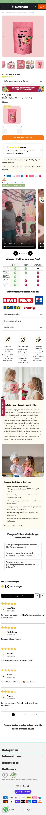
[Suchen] (35, 6)
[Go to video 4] (26, 253)
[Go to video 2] (22, 253)
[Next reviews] (41, 150)
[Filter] (37, 595)
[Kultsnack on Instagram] (24, 786)
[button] (7, 77)
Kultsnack (17, 810)
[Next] (42, 36)
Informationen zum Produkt (17, 81)
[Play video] (19, 219)
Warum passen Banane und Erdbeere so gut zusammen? (19, 555)
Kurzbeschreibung (12, 321)
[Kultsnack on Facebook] (21, 786)
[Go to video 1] (19, 253)
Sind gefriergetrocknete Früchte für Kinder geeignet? (21, 546)
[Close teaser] (2, 397)
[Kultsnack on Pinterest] (28, 786)
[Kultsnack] (23, 6)
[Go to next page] (37, 714)
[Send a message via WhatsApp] (5, 809)
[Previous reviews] (4, 150)
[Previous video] (15, 253)
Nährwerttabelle (12, 315)
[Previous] (4, 36)
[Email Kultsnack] (17, 786)
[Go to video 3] (24, 253)
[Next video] (30, 253)
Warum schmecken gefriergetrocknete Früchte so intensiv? (20, 564)
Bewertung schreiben (17, 595)
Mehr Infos (9, 328)
